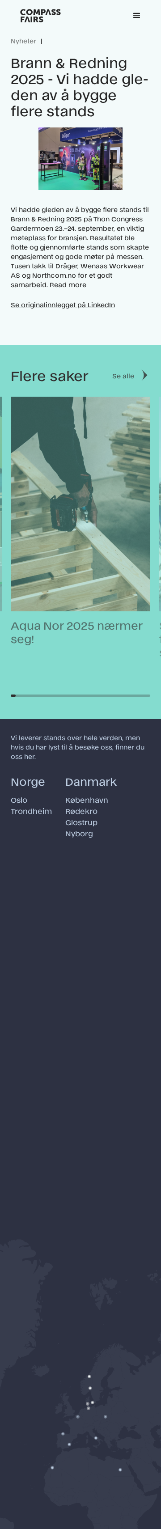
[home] (40, 15)
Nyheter (23, 40)
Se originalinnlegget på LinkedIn (63, 304)
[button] (136, 15)
